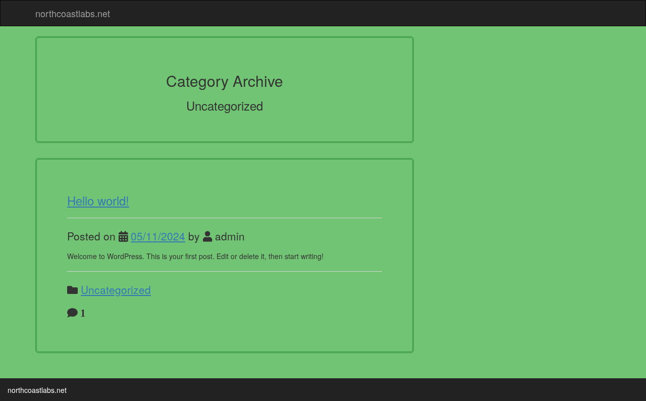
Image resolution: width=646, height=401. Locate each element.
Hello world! (98, 200)
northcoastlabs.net (72, 13)
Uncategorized (116, 289)
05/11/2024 (158, 235)
